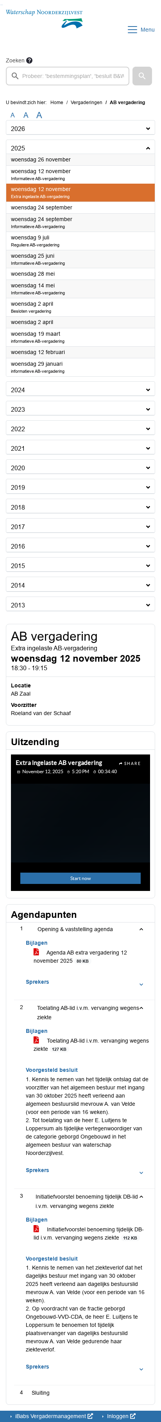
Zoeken (15, 60)
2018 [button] (18, 507)
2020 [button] (18, 468)
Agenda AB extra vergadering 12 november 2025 (80, 956)
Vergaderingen (86, 102)
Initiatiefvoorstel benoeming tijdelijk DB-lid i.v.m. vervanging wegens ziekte (89, 1233)
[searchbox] (67, 76)
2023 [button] (18, 409)
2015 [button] (18, 566)
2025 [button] (18, 148)
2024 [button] (18, 390)
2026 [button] (18, 129)
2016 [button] (18, 546)
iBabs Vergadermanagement (51, 1416)
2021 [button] (18, 448)
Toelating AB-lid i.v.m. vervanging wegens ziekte (91, 1045)
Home (56, 102)
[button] (142, 76)
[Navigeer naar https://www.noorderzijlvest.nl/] (44, 29)
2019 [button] (18, 487)
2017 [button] (18, 527)
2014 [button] (18, 585)
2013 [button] (18, 605)
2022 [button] (18, 429)
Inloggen (118, 1416)
